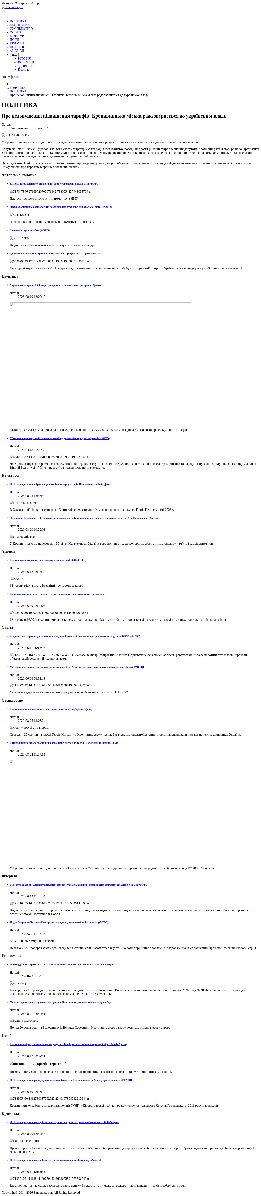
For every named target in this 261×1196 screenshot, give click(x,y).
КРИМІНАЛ (18, 43)
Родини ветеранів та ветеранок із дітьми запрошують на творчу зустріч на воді (57, 593)
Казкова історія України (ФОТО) (30, 230)
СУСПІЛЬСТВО (21, 28)
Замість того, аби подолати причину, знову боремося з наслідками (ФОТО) (54, 183)
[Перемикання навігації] (3, 11)
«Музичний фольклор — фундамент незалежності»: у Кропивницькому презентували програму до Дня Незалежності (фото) (84, 517)
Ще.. (14, 54)
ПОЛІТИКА (18, 21)
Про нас (23, 69)
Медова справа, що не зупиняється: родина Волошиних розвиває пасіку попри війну (60, 1002)
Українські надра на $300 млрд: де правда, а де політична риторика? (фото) (55, 285)
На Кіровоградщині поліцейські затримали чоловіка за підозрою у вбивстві (55, 1160)
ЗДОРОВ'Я (25, 66)
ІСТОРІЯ (24, 58)
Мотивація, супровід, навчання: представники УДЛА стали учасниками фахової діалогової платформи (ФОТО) (77, 666)
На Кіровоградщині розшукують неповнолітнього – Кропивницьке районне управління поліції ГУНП (71, 1080)
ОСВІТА (16, 32)
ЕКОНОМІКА (20, 25)
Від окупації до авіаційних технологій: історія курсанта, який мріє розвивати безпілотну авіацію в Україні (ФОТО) (79, 884)
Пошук (6, 76)
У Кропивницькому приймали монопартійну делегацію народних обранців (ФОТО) (60, 438)
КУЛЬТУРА (18, 36)
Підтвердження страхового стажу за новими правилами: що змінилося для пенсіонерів (62, 964)
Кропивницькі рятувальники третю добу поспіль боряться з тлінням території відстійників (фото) (68, 1044)
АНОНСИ (17, 50)
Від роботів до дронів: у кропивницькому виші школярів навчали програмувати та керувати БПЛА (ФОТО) (75, 636)
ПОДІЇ (14, 39)
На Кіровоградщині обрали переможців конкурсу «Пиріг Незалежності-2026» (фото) (60, 484)
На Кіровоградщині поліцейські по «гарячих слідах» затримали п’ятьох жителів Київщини (64, 1122)
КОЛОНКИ (26, 62)
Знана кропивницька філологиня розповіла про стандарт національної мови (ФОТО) (61, 206)
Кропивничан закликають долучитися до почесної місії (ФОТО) (48, 560)
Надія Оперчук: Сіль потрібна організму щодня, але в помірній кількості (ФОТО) (59, 922)
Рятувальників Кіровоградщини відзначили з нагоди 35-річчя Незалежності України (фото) (64, 742)
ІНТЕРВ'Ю (17, 47)
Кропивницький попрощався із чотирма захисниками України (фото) (51, 709)
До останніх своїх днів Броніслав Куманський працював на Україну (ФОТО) (56, 253)
